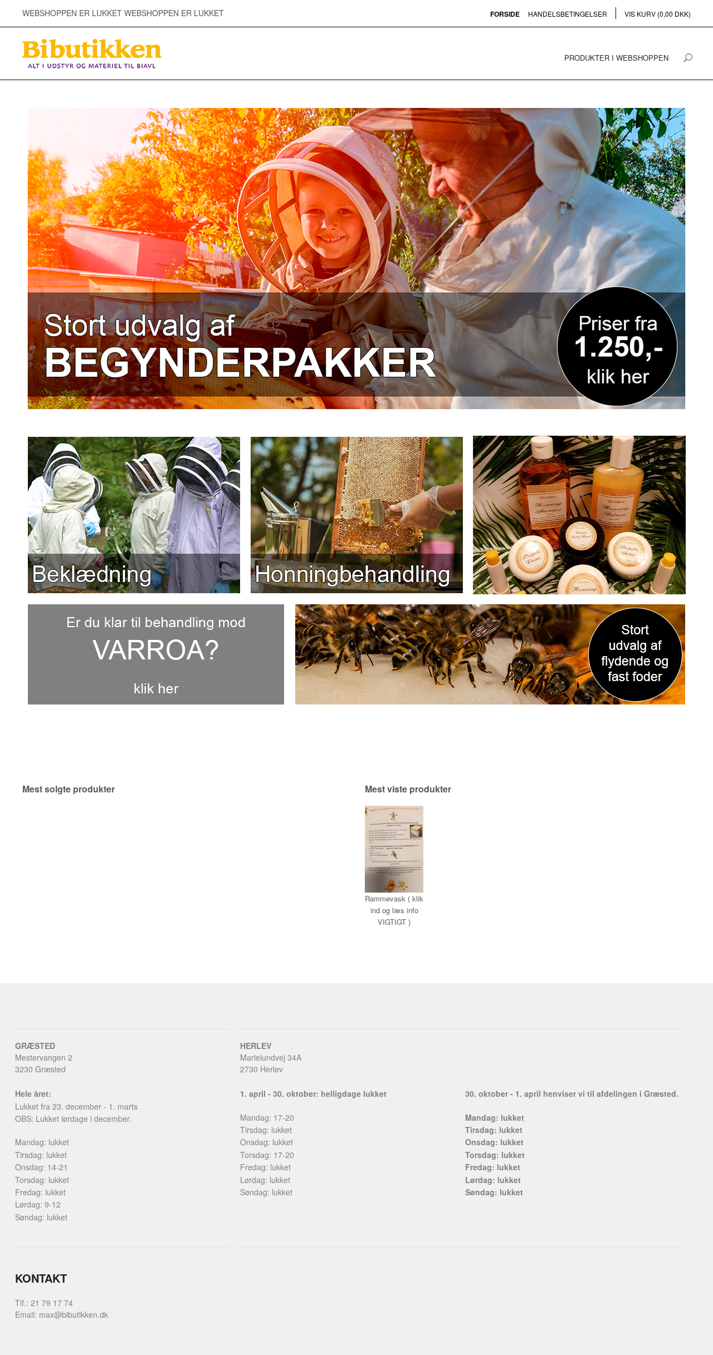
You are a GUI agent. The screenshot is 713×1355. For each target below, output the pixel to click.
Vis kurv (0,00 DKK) (657, 13)
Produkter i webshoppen (616, 57)
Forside (505, 14)
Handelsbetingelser (567, 13)
